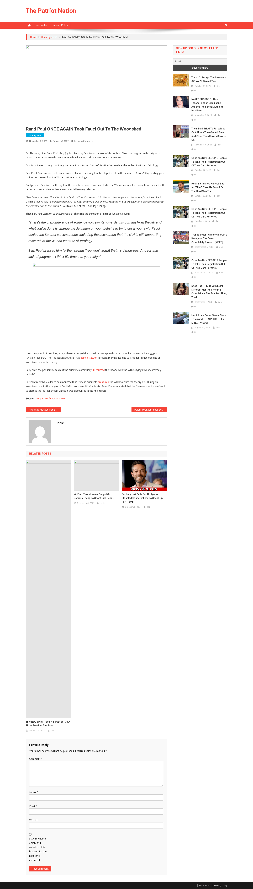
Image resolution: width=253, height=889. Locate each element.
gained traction (89, 357)
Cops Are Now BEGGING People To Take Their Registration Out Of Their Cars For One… (209, 162)
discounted (98, 370)
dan (53, 730)
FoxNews (61, 398)
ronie (56, 141)
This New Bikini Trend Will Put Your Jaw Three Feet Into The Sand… (48, 723)
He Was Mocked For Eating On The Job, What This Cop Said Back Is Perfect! (45, 409)
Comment (36, 758)
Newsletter (41, 25)
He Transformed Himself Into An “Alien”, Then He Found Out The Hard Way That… (207, 187)
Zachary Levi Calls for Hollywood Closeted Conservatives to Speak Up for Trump (142, 498)
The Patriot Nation (51, 10)
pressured (103, 382)
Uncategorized (35, 135)
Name (33, 792)
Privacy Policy (60, 25)
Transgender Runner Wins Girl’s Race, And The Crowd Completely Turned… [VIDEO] (209, 238)
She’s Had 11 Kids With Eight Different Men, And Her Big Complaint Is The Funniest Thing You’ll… (209, 292)
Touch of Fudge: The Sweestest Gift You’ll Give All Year (208, 79)
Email (33, 806)
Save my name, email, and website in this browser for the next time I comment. (38, 849)
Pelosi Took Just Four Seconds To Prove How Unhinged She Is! (150, 409)
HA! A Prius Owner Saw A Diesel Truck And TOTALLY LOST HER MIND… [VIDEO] (208, 319)
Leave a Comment (83, 141)
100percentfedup (45, 398)
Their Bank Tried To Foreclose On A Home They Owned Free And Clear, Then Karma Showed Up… (208, 134)
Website (33, 820)
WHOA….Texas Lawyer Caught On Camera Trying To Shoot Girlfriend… (94, 496)
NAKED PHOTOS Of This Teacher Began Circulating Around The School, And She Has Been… (207, 105)
